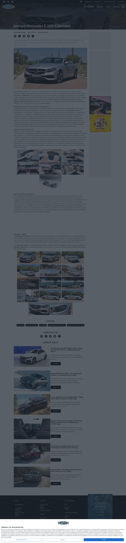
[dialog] (63, 531)
